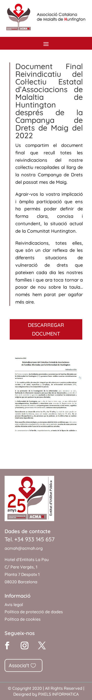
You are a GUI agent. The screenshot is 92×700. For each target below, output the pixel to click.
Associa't (19, 665)
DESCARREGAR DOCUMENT (46, 329)
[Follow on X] (42, 645)
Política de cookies (23, 619)
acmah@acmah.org (24, 548)
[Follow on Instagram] (24, 645)
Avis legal (14, 604)
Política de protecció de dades (34, 611)
